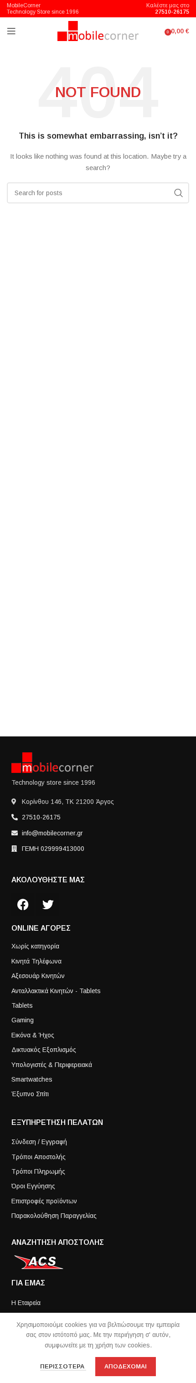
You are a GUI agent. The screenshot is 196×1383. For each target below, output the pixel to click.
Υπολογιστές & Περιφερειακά (51, 1064)
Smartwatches (31, 1079)
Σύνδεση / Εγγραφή (39, 1141)
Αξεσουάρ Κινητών (38, 975)
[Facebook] (22, 904)
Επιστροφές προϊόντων (44, 1201)
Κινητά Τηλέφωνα (36, 961)
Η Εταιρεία (26, 1302)
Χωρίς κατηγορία (35, 946)
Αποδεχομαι (125, 1366)
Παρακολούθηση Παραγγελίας (54, 1215)
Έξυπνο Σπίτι (30, 1094)
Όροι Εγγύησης (33, 1186)
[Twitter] (47, 904)
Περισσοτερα (63, 1366)
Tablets (22, 1005)
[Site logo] (98, 30)
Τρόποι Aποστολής (38, 1156)
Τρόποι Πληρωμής (38, 1171)
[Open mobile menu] (11, 31)
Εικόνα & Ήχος (32, 1035)
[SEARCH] (178, 192)
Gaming (22, 1020)
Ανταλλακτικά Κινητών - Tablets (56, 991)
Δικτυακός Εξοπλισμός (43, 1049)
